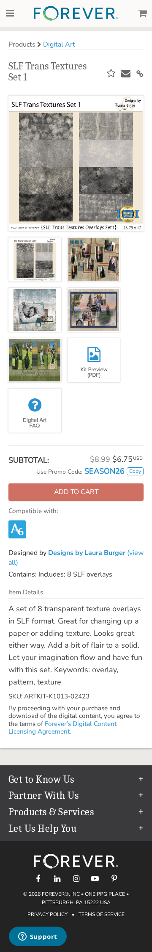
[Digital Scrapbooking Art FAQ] (34, 410)
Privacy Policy (47, 914)
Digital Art (59, 44)
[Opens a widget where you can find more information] (37, 937)
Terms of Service (102, 914)
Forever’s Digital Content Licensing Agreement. (62, 728)
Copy (135, 471)
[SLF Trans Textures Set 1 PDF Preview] (93, 360)
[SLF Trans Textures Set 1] (34, 259)
